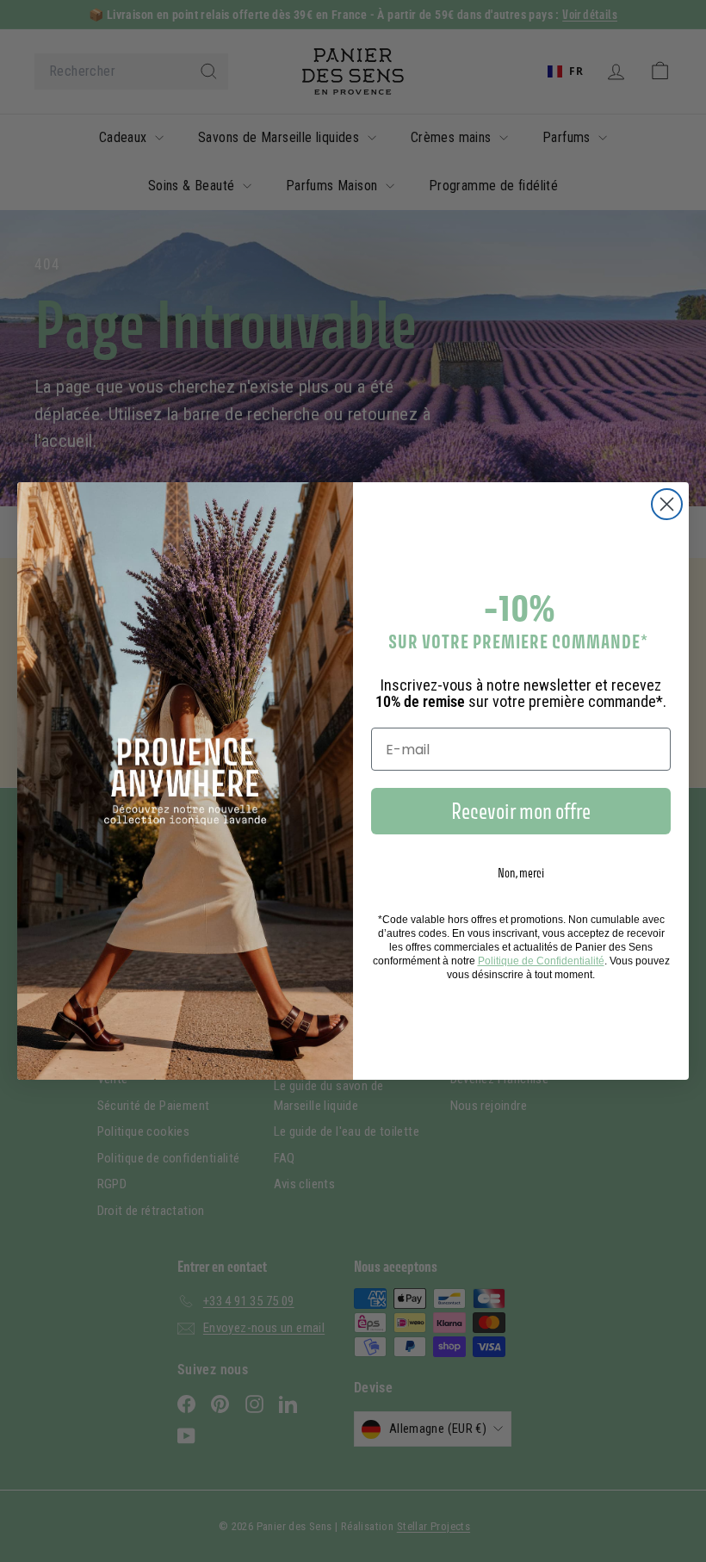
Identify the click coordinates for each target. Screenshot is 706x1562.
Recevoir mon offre (521, 811)
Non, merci (521, 872)
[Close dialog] (667, 504)
